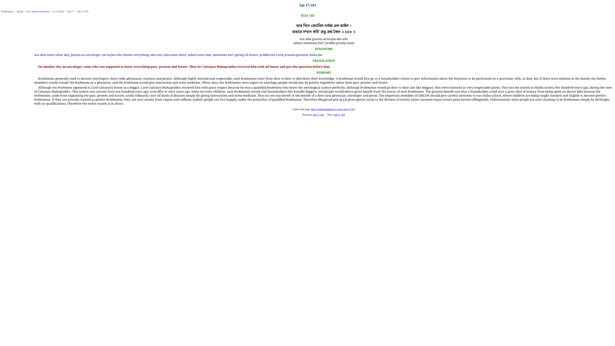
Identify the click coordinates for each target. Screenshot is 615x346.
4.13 (343, 99)
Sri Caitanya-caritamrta (37, 11)
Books (20, 11)
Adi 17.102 (318, 114)
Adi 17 (70, 11)
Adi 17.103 (82, 11)
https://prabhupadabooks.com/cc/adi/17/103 (333, 109)
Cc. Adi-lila (58, 11)
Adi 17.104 (339, 114)
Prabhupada (7, 11)
